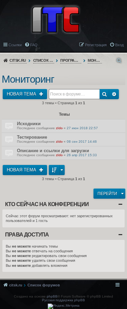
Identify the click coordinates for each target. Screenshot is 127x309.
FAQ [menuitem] (34, 45)
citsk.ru (17, 60)
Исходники (29, 123)
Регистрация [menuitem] (96, 45)
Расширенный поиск (114, 94)
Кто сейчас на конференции (47, 204)
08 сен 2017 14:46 (82, 141)
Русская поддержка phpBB (63, 300)
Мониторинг (95, 60)
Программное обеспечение (71, 60)
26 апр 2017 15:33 (82, 155)
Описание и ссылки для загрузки (53, 150)
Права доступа (27, 234)
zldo (59, 128)
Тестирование (32, 137)
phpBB (52, 296)
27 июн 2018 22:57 (82, 128)
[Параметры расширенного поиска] (119, 60)
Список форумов (44, 60)
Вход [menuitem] (119, 45)
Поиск (104, 94)
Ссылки (15, 45)
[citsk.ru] (55, 18)
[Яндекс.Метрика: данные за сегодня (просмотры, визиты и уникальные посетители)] (64, 306)
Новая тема (22, 93)
